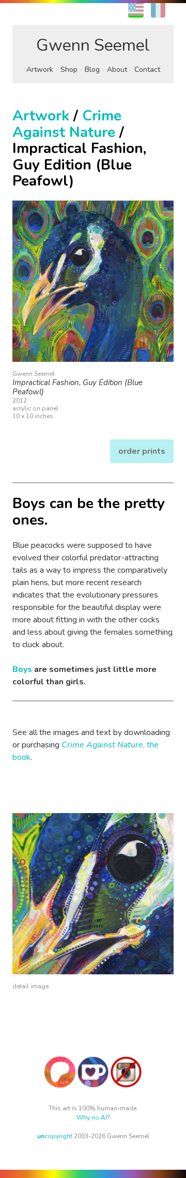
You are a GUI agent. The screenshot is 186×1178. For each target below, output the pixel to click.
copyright (54, 1136)
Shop (69, 69)
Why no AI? (93, 1117)
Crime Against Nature (66, 124)
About (117, 69)
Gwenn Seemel (93, 45)
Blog (92, 69)
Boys (22, 669)
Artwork (39, 69)
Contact (147, 69)
